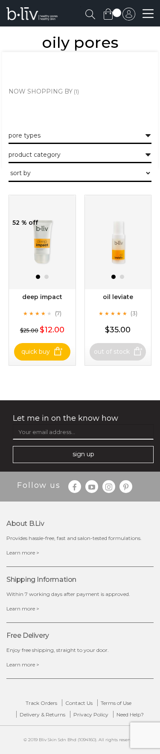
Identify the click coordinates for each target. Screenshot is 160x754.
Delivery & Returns (42, 714)
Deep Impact (42, 297)
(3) (134, 313)
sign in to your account (128, 16)
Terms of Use (116, 703)
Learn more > (22, 552)
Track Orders (41, 703)
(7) (58, 313)
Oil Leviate (118, 297)
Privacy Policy (90, 714)
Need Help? (130, 714)
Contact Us (79, 703)
